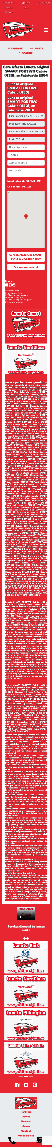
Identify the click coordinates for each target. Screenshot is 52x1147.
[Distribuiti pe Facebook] (6, 285)
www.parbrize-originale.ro (26, 382)
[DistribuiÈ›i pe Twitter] (10, 285)
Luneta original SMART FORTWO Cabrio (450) (22, 88)
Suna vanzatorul (27, 266)
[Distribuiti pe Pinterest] (13, 285)
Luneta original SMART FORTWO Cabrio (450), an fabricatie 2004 (22, 103)
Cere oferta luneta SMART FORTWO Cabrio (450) (26, 256)
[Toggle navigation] (46, 30)
